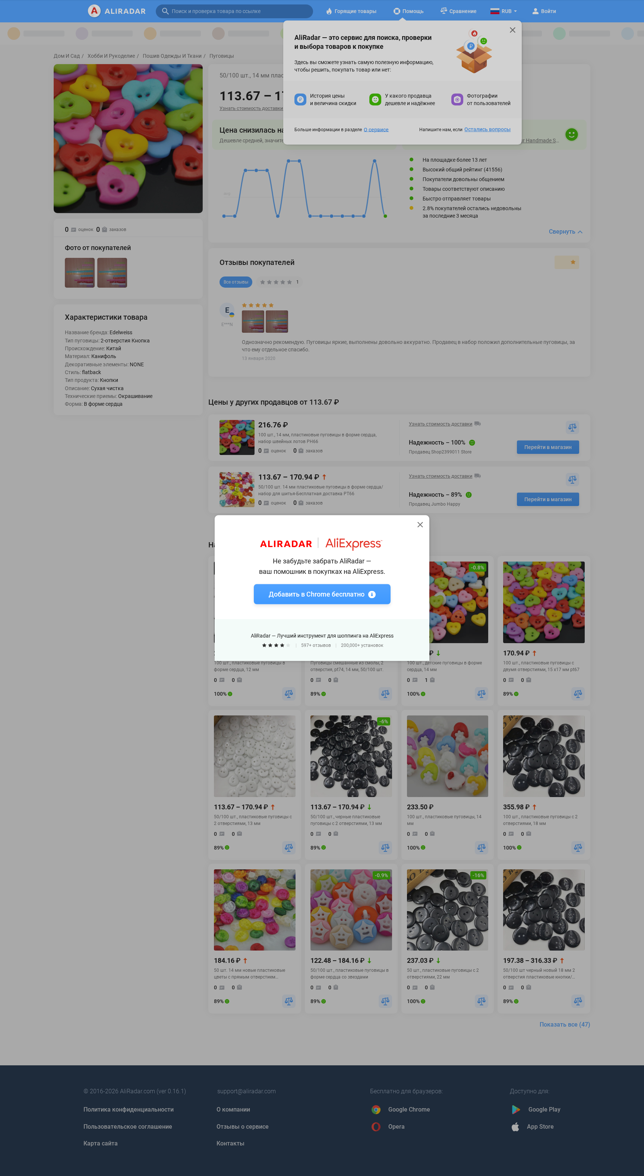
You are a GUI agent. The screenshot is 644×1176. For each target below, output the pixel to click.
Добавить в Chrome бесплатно (316, 594)
